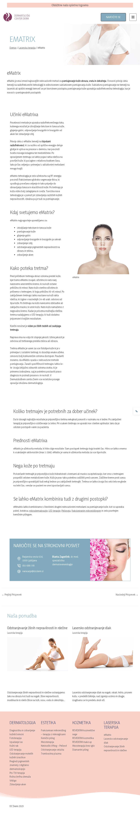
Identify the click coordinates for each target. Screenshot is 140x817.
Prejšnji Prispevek (12, 594)
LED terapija (15, 749)
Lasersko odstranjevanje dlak (91, 628)
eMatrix (107, 734)
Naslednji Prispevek (127, 594)
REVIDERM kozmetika (83, 738)
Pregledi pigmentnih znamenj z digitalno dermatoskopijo (19, 765)
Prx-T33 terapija (17, 772)
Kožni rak (14, 745)
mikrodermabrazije (38, 510)
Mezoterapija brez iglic (83, 745)
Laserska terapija (27, 47)
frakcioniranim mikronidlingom (86, 510)
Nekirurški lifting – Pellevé (54, 745)
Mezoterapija (47, 742)
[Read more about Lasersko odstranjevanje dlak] (102, 653)
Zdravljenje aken (18, 784)
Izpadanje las (16, 742)
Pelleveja (66, 510)
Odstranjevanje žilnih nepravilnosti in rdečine (37, 628)
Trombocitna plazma (51, 753)
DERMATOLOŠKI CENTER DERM (22, 17)
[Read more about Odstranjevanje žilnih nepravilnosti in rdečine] (37, 653)
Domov (13, 47)
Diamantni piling (80, 749)
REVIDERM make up (82, 742)
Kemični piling (48, 738)
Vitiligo (13, 780)
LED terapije (54, 510)
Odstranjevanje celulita (52, 749)
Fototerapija (16, 738)
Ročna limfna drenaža (20, 776)
